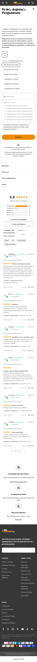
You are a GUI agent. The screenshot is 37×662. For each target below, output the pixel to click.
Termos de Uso (25, 571)
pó (13, 240)
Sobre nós (24, 562)
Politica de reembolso (27, 583)
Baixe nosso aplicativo (6, 576)
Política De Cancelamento (25, 579)
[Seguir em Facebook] (3, 629)
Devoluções (5, 619)
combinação (21, 240)
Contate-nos (5, 606)
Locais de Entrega (26, 592)
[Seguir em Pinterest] (17, 629)
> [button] (24, 451)
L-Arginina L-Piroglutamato (10, 315)
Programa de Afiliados (8, 623)
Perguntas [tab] (21, 230)
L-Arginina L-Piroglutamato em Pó (12, 280)
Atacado (4, 613)
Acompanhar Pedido (8, 616)
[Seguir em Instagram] (13, 629)
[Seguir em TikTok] (27, 629)
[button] (29, 287)
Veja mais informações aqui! (18, 482)
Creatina (4, 569)
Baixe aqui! (18, 519)
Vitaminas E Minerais (8, 565)
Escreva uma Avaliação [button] (19, 219)
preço (7, 240)
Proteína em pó (6, 572)
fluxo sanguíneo (10, 244)
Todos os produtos (7, 562)
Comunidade (25, 595)
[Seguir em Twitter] (8, 629)
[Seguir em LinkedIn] (32, 629)
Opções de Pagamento (24, 588)
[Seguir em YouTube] (22, 629)
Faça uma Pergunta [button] (19, 224)
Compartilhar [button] (9, 287)
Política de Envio (26, 574)
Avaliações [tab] (7, 230)
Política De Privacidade (24, 566)
